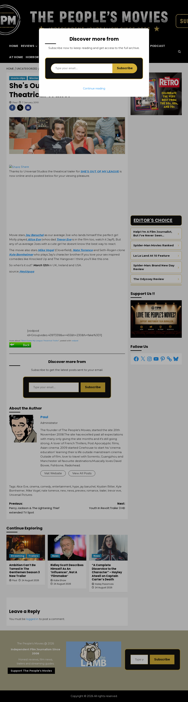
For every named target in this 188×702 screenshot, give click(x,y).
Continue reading (94, 88)
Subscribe (125, 68)
